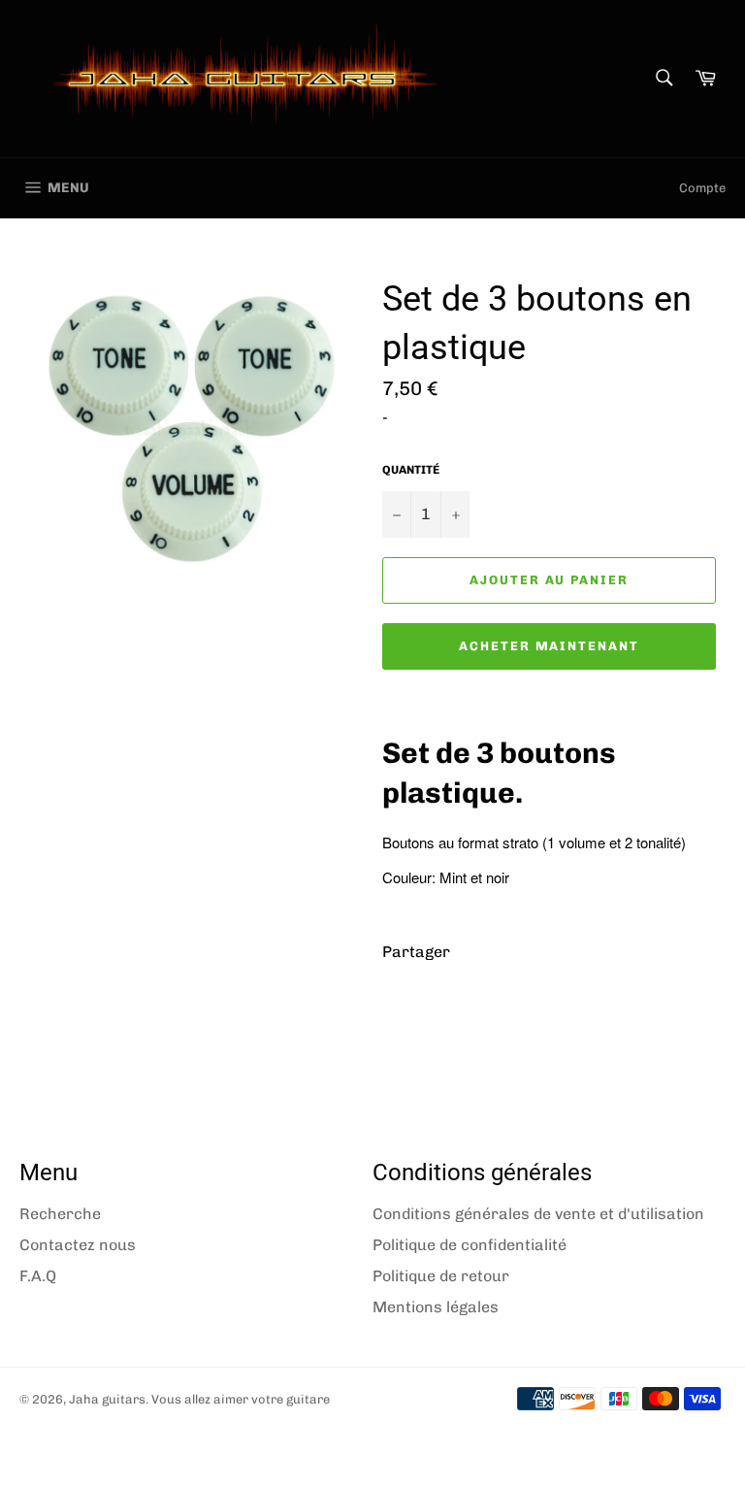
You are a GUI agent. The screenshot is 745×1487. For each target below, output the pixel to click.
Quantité (410, 470)
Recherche (60, 1214)
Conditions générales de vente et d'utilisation (538, 1214)
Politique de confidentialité (469, 1245)
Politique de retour (440, 1276)
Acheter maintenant (549, 646)
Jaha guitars (107, 1399)
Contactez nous (77, 1245)
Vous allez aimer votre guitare (240, 1399)
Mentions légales (435, 1307)
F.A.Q (37, 1276)
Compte (702, 188)
